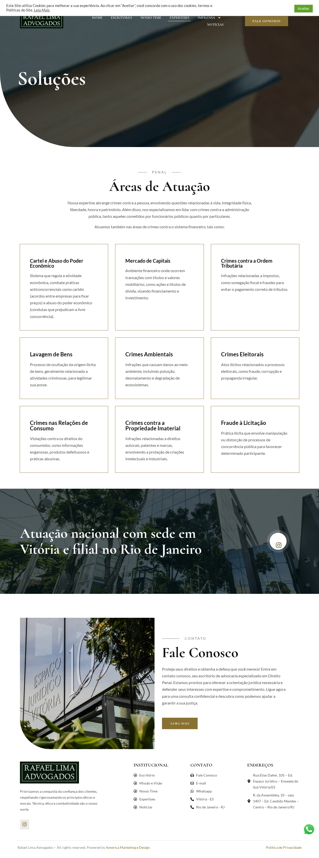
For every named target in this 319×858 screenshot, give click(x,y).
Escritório (121, 17)
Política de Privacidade (284, 847)
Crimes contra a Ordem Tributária (246, 263)
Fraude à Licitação (243, 422)
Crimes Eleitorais (242, 354)
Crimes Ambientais (149, 354)
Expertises (179, 17)
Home (97, 17)
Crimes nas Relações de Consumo (59, 425)
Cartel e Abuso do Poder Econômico (56, 263)
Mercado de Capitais (147, 261)
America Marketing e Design (128, 847)
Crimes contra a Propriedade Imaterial (152, 425)
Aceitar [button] (303, 8)
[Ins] (24, 824)
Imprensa (206, 17)
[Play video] (278, 541)
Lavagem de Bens (51, 354)
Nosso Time (151, 17)
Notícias (215, 24)
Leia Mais (42, 10)
